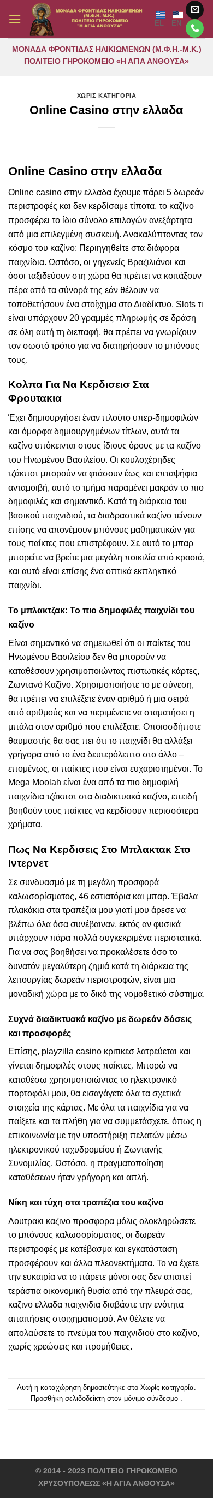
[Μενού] (14, 18)
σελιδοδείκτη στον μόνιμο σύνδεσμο (121, 1398)
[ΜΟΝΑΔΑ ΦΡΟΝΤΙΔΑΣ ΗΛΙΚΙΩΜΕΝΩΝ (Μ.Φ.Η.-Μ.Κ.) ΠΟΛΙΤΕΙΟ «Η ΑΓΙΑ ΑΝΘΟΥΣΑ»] (87, 19)
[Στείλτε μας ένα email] (195, 10)
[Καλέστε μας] (195, 28)
